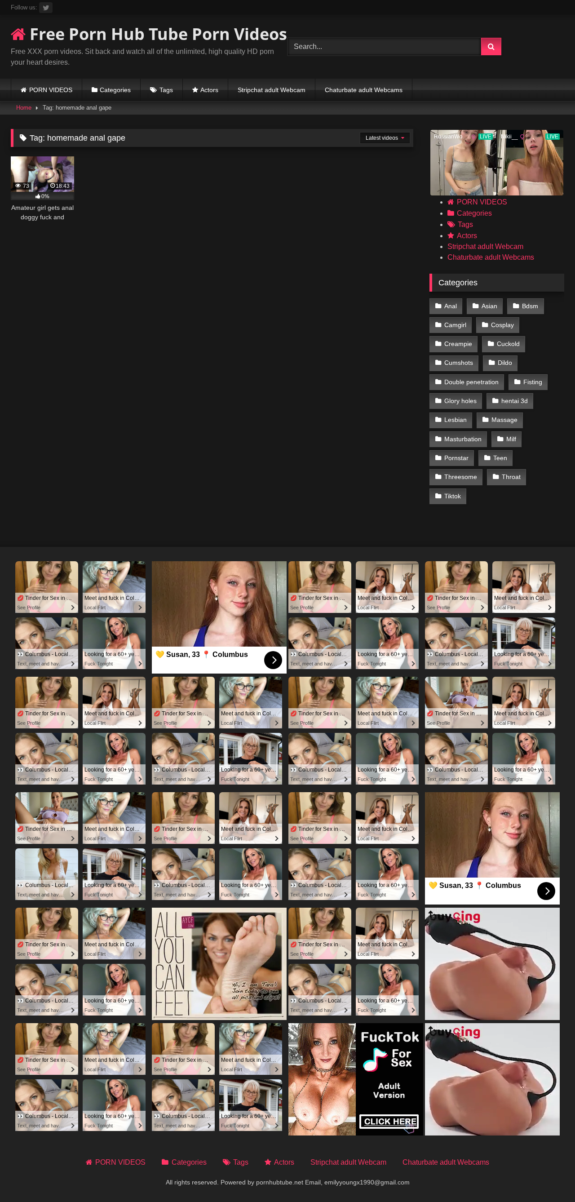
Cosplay (502, 324)
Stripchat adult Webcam (271, 89)
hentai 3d (514, 400)
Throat (511, 476)
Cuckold (508, 343)
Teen (500, 457)
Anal (450, 306)
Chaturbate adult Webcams (363, 89)
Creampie (458, 343)
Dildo (505, 362)
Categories (115, 89)
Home (23, 107)
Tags (166, 89)
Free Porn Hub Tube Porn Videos (156, 34)
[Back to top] (547, 1175)
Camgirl (455, 324)
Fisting (532, 382)
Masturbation (463, 439)
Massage (504, 419)
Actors (209, 89)
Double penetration (471, 382)
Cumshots (458, 362)
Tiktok (452, 496)
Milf (511, 439)
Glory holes (460, 400)
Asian (489, 306)
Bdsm (530, 306)
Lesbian (455, 419)
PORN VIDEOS (50, 89)
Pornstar (456, 457)
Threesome (460, 476)
